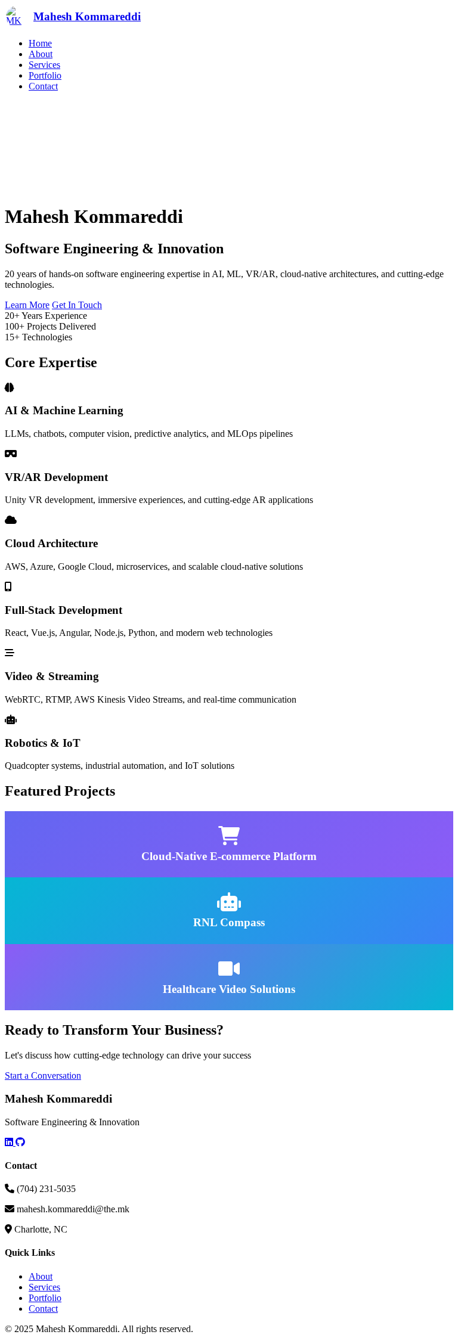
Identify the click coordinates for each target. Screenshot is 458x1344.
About (40, 54)
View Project (115, 872)
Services (44, 65)
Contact (43, 86)
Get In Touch (77, 305)
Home (40, 43)
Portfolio (45, 75)
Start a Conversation (43, 1075)
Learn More (27, 305)
